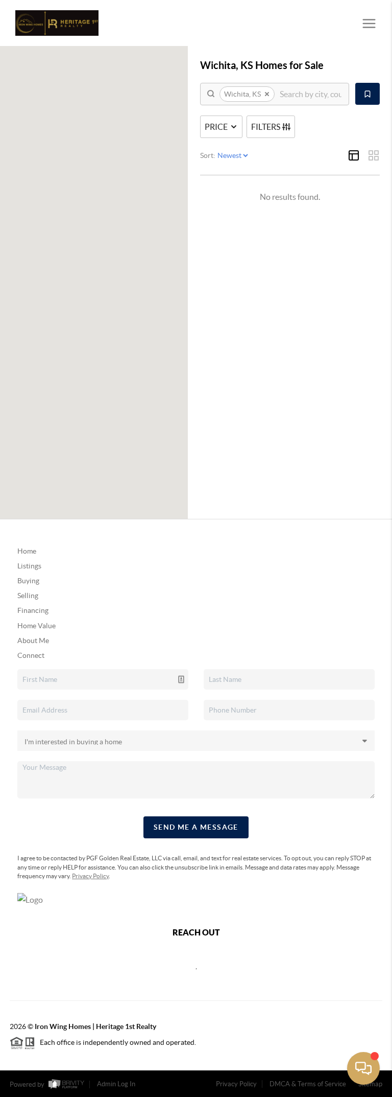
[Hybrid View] (354, 155)
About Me (33, 640)
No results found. (290, 196)
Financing (32, 610)
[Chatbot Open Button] (363, 1068)
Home (26, 551)
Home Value (36, 626)
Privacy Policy (90, 876)
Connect (30, 655)
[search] (310, 94)
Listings (29, 566)
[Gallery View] (374, 155)
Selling (27, 595)
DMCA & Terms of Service (308, 1084)
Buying (28, 581)
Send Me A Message (196, 827)
